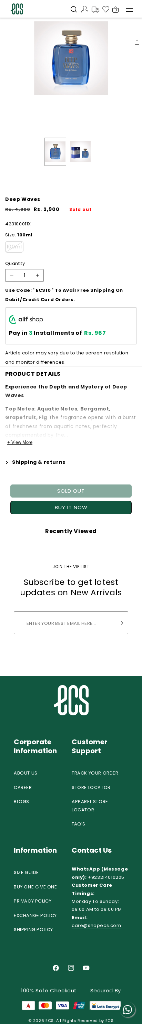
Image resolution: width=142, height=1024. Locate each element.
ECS (49, 1020)
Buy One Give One (35, 887)
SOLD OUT (71, 490)
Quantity (15, 263)
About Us (26, 773)
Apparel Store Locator (90, 805)
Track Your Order (95, 773)
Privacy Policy (32, 901)
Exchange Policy (35, 915)
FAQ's (78, 824)
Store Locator (91, 787)
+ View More (19, 442)
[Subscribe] (120, 622)
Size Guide (26, 872)
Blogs (21, 801)
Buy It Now (71, 507)
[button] (73, 10)
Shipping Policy (33, 929)
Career (23, 787)
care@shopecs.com (96, 925)
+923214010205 (106, 877)
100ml (15, 248)
